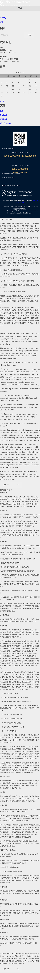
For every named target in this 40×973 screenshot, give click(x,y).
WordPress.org (5, 123)
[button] (20, 8)
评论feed (3, 119)
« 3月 (2, 101)
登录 (1, 111)
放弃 (6, 485)
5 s (18, 485)
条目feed (3, 115)
